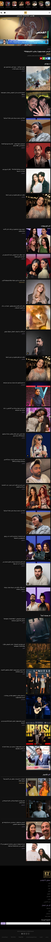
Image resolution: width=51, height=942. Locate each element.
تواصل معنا (47, 916)
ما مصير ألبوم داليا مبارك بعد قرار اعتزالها (14, 383)
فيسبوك (48, 908)
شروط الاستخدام (5, 937)
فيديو (4, 12)
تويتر (49, 911)
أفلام (24, 622)
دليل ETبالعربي (47, 902)
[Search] (8, 12)
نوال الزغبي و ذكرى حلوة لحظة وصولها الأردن (13, 280)
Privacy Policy (21, 937)
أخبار (49, 883)
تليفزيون (23, 147)
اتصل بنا (41, 937)
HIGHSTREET (26, 16)
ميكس (48, 49)
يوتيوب (22, 934)
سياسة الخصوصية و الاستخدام (31, 937)
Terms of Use (13, 937)
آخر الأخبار (19, 16)
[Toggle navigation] (49, 12)
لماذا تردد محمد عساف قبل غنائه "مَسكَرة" (14, 118)
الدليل (31, 16)
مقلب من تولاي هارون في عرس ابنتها (15, 195)
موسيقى (23, 120)
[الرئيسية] (25, 12)
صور (49, 888)
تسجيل (3, 923)
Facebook (29, 934)
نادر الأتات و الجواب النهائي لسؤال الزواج (14, 331)
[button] (49, 58)
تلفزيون (48, 894)
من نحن (47, 937)
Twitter (24, 934)
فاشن (49, 899)
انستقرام (48, 913)
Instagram (27, 934)
